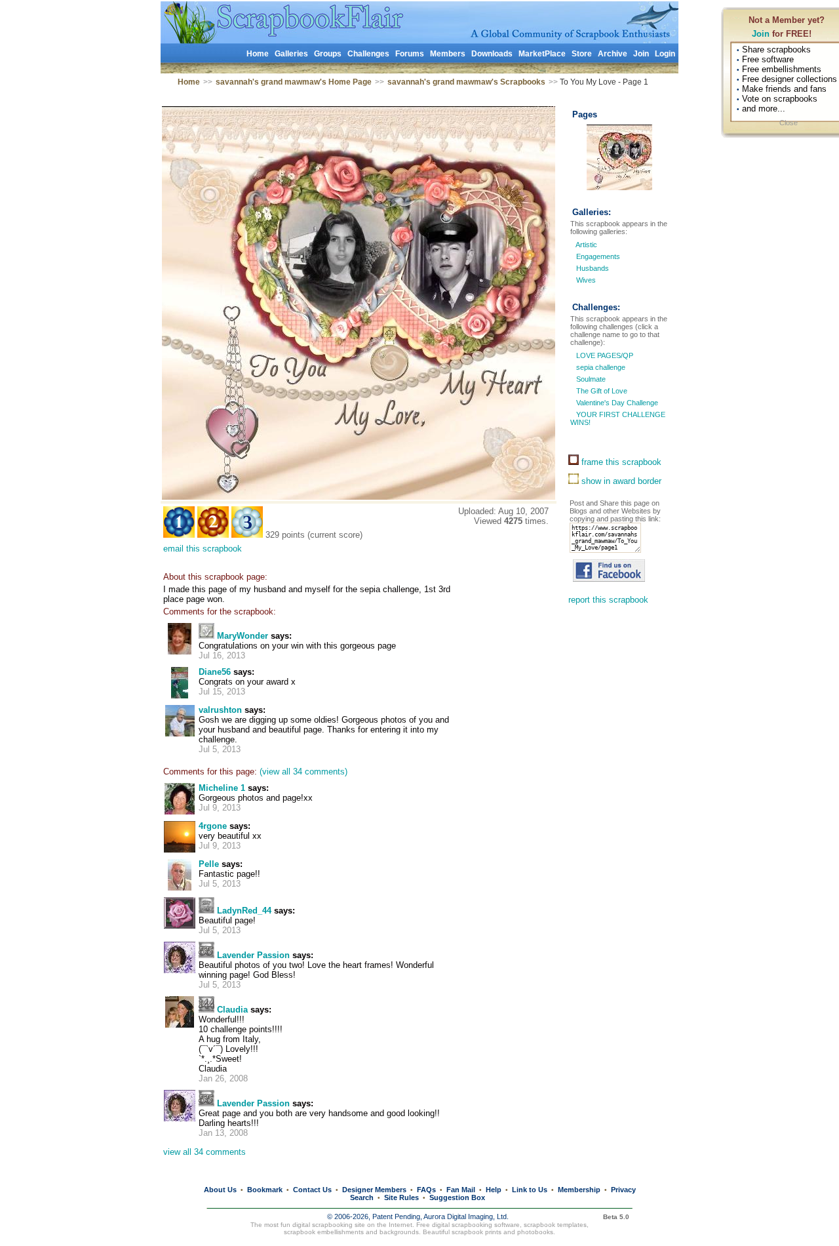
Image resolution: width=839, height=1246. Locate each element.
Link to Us (529, 1190)
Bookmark (265, 1190)
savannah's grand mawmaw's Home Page (294, 82)
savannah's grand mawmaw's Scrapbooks (466, 82)
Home (257, 53)
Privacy (623, 1190)
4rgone (213, 826)
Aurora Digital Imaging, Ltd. (466, 1216)
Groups (327, 53)
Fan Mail (460, 1190)
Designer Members (374, 1190)
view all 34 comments (204, 1152)
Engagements (598, 256)
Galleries (291, 53)
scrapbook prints (476, 1232)
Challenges (368, 53)
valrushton (220, 710)
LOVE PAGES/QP (603, 355)
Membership (579, 1190)
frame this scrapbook (620, 462)
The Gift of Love (600, 391)
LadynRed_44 (244, 910)
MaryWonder (242, 636)
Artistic (586, 245)
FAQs (426, 1190)
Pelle (209, 864)
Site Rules (401, 1197)
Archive (612, 53)
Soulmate (590, 379)
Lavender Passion (253, 955)
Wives (586, 280)
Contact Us (312, 1190)
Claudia (232, 1010)
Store (582, 53)
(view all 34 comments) (303, 771)
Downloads (492, 53)
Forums (409, 53)
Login (665, 53)
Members (447, 53)
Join (761, 34)
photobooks (535, 1232)
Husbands (592, 268)
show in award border (620, 481)
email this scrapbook (202, 548)
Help (493, 1190)
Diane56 (215, 672)
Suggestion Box (457, 1197)
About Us (220, 1190)
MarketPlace (542, 53)
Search (362, 1197)
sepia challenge (599, 367)
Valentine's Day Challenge (616, 403)
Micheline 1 (222, 788)
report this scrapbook (608, 600)
